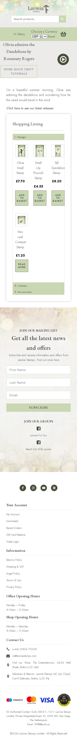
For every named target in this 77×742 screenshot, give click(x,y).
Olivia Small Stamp (20, 168)
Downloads (12, 521)
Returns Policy (14, 560)
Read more (22, 266)
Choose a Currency (44, 31)
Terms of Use (13, 580)
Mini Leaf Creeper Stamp (20, 239)
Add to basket (22, 198)
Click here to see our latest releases (29, 108)
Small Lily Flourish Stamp (38, 170)
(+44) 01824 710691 (24, 649)
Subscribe (38, 407)
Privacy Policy (14, 587)
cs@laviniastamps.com (24, 656)
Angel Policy (13, 574)
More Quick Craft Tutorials (19, 71)
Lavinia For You (38, 435)
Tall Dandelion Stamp (57, 168)
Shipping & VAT (15, 567)
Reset (51, 36)
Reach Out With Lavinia (38, 449)
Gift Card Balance (15, 535)
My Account (12, 514)
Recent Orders (14, 528)
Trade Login (12, 542)
